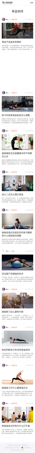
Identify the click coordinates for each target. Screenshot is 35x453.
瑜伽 (12, 251)
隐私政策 (17, 445)
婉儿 (7, 19)
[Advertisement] (17, 68)
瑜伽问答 (14, 19)
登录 (31, 3)
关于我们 (10, 445)
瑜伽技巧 (14, 93)
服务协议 (24, 445)
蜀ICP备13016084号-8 (12, 448)
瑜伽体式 (14, 210)
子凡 (7, 251)
